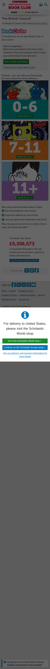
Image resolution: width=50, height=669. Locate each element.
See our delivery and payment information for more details (25, 355)
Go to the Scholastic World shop (23, 341)
